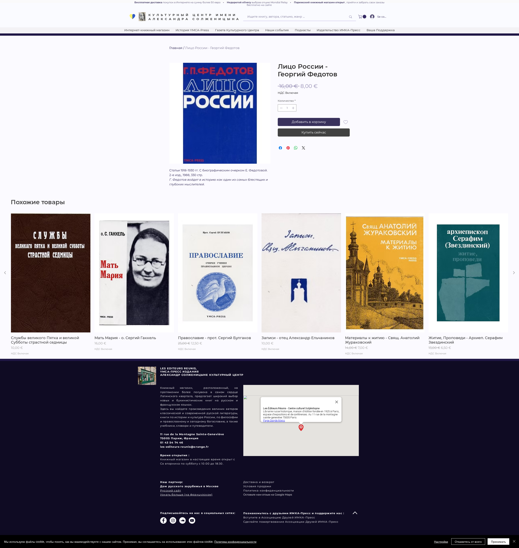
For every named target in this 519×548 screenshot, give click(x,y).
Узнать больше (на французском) (186, 494)
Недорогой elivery (239, 2)
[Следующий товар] (513, 272)
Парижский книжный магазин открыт (319, 2)
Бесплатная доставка (148, 2)
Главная (175, 48)
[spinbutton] (287, 108)
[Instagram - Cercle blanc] (173, 520)
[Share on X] (303, 147)
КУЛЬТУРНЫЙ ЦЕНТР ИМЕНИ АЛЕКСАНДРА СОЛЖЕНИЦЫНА (194, 17)
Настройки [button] (441, 541)
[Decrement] (280, 108)
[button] (362, 16)
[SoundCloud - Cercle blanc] (182, 520)
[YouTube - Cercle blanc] (192, 520)
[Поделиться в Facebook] (280, 147)
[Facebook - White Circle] (163, 520)
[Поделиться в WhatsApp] (295, 147)
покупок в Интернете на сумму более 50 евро (192, 2)
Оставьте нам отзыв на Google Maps (267, 494)
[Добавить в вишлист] (346, 122)
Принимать (498, 541)
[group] (259, 284)
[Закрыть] (514, 541)
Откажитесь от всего (468, 541)
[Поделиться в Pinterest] (288, 147)
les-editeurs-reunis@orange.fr (184, 446)
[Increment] (293, 108)
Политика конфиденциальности (235, 541)
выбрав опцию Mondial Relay (270, 2)
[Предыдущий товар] (5, 272)
